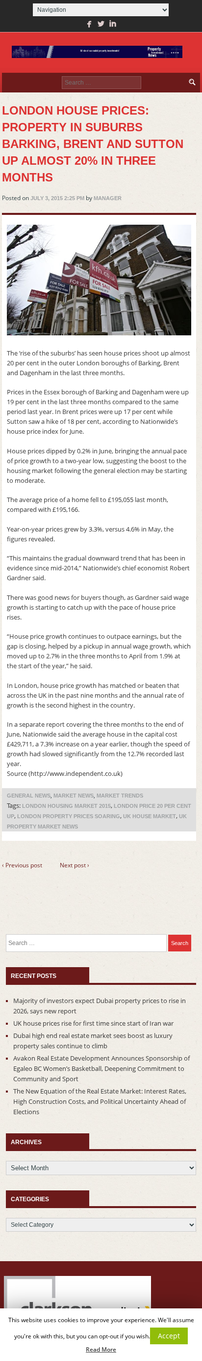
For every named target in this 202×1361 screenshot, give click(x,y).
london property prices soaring (68, 816)
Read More (101, 1349)
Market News (73, 796)
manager (108, 198)
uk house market (149, 816)
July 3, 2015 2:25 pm (57, 198)
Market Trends (120, 796)
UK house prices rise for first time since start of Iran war (93, 1023)
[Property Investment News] (97, 52)
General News (28, 796)
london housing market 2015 (66, 806)
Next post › (74, 865)
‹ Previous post (22, 865)
